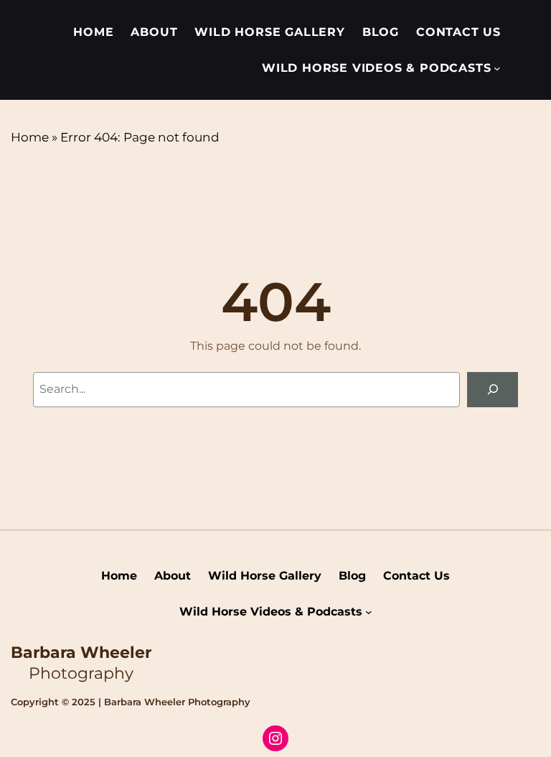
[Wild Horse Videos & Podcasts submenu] (497, 68)
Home (30, 136)
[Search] (492, 389)
